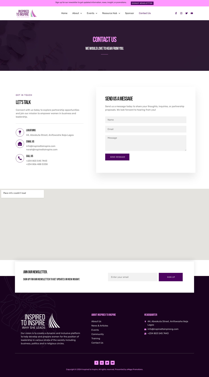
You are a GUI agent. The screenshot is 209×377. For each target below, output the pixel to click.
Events (90, 13)
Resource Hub (109, 13)
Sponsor (129, 13)
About (75, 13)
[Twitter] (186, 13)
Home (64, 13)
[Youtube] (192, 13)
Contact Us (145, 13)
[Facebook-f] (176, 13)
